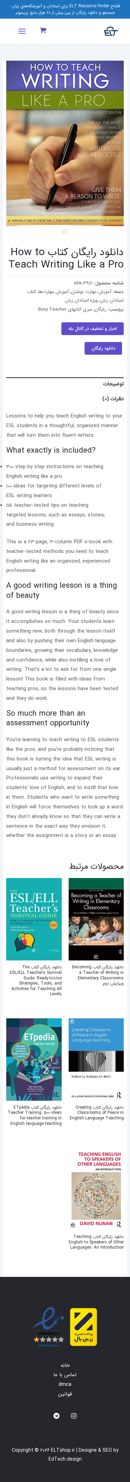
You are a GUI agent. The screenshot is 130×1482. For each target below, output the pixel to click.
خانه (65, 1365)
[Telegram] (56, 1416)
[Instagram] (74, 1416)
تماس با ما (65, 1375)
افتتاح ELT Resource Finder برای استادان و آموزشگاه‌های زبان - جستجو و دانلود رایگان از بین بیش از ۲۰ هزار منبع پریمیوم (65, 9)
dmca (65, 1384)
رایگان (100, 309)
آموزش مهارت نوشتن (91, 291)
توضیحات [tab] (113, 384)
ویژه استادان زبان (81, 300)
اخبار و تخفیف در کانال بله (92, 328)
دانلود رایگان (103, 348)
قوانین (65, 1394)
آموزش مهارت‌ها (53, 291)
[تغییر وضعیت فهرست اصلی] (22, 31)
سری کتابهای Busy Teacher (65, 309)
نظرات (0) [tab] (113, 399)
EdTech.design (65, 1459)
